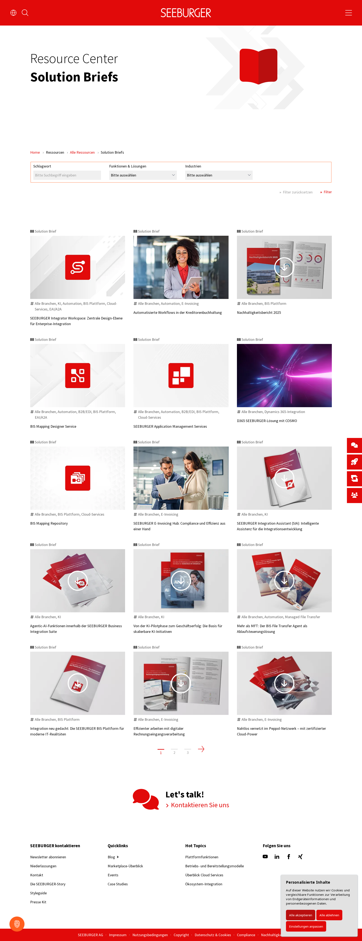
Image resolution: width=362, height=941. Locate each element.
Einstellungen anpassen (306, 926)
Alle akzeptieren (300, 915)
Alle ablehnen (329, 915)
